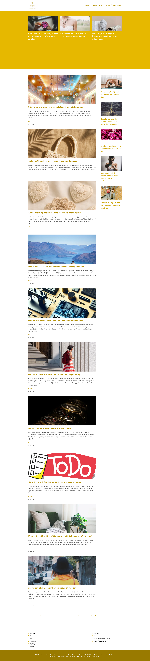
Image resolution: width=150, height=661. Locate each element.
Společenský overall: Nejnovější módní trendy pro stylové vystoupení (110, 121)
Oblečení (107, 5)
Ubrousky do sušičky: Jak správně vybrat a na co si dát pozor (56, 482)
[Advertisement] (75, 53)
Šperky (113, 5)
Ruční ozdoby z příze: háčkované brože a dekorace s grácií (54, 213)
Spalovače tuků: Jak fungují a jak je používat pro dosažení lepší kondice (43, 36)
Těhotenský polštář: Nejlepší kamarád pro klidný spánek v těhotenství (60, 536)
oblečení (30, 280)
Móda (100, 5)
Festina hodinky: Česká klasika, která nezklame (49, 428)
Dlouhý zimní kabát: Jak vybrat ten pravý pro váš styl (52, 588)
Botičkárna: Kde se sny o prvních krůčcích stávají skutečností (56, 107)
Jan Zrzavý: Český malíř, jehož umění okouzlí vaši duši (110, 94)
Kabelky (87, 5)
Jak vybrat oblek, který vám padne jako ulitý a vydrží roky (54, 374)
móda (29, 121)
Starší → (93, 616)
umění (29, 226)
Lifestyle (94, 5)
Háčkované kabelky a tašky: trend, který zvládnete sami (53, 161)
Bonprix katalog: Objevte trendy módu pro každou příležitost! (110, 205)
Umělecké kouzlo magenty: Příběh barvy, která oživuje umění (111, 148)
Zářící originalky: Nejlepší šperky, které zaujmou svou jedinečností (104, 36)
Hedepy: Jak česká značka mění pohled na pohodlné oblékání (56, 320)
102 (78, 616)
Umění (119, 5)
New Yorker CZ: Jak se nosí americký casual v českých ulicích (56, 267)
